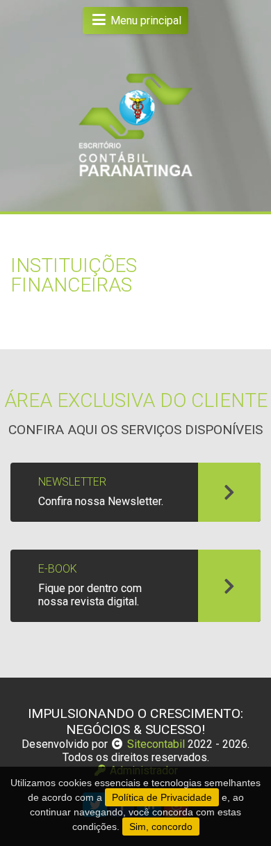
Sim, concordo (160, 826)
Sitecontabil (156, 744)
